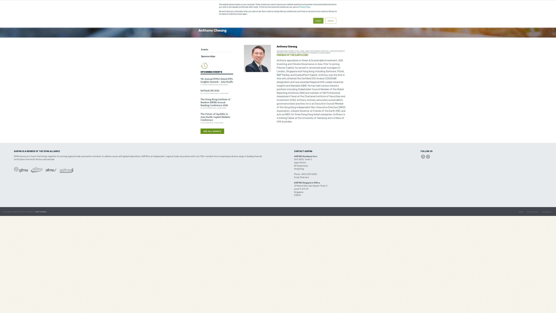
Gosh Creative (40, 212)
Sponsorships (208, 56)
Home (521, 212)
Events (204, 49)
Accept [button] (318, 20)
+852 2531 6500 (309, 174)
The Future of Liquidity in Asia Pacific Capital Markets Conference (215, 116)
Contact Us (546, 212)
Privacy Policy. (305, 7)
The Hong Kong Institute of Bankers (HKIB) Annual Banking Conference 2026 (215, 102)
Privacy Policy (533, 212)
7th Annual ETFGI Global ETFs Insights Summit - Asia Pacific (217, 80)
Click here (304, 177)
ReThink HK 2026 (210, 90)
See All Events (212, 131)
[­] (423, 157)
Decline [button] (331, 20)
